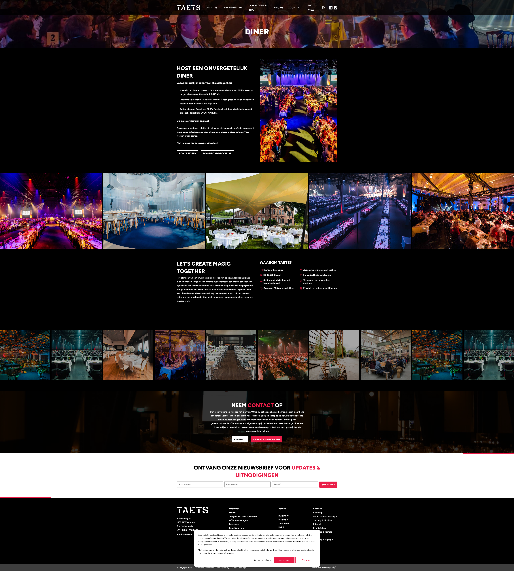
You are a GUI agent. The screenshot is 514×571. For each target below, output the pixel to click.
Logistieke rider (237, 528)
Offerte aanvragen (266, 439)
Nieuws (232, 512)
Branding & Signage (323, 539)
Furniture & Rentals (322, 532)
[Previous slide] (4, 355)
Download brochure (217, 153)
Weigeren (306, 560)
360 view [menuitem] (311, 7)
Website (315, 567)
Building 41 (283, 515)
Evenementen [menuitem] (233, 7)
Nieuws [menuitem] (278, 7)
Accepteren (284, 560)
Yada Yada (283, 523)
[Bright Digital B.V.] (334, 567)
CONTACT (240, 439)
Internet (317, 524)
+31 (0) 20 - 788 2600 (187, 530)
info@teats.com (184, 534)
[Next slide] (509, 355)
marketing (326, 567)
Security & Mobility (322, 520)
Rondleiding (187, 153)
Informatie (234, 508)
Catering (317, 512)
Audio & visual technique (325, 516)
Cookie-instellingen (262, 560)
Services (317, 508)
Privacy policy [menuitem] (223, 568)
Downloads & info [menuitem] (257, 7)
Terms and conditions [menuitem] (204, 568)
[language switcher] (323, 7)
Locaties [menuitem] (211, 7)
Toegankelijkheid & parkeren (243, 516)
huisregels (234, 524)
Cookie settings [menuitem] (239, 568)
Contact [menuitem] (296, 7)
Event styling (319, 528)
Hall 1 (281, 527)
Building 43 (284, 519)
